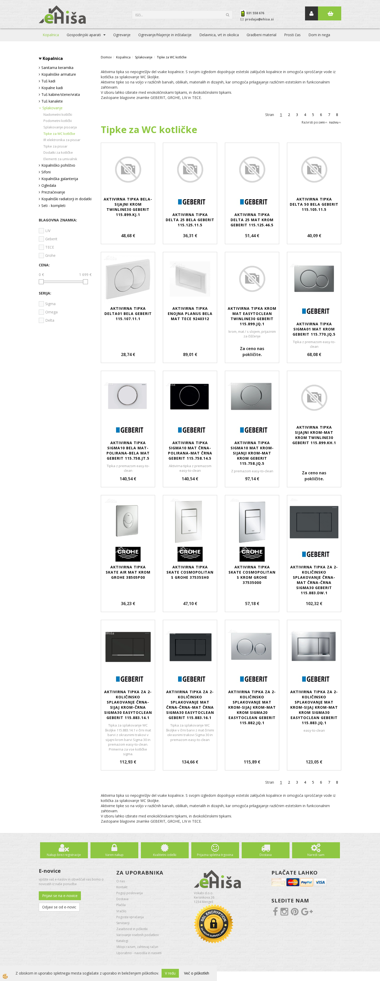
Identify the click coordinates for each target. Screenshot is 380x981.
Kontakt (121, 887)
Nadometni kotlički (57, 114)
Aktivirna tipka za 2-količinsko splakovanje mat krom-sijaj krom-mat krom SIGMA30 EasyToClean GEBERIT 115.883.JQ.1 (314, 707)
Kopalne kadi (52, 87)
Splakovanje (52, 107)
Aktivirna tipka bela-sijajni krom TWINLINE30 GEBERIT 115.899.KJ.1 (128, 207)
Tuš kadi (48, 81)
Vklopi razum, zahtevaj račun (137, 947)
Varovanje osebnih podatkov (137, 935)
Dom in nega (319, 34)
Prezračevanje (53, 192)
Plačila (121, 905)
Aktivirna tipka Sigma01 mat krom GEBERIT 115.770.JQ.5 (314, 329)
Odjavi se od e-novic (59, 907)
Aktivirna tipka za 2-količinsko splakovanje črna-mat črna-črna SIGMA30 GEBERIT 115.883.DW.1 (314, 580)
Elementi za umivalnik (60, 159)
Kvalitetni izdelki (164, 855)
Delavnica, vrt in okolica (219, 34)
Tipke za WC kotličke (59, 133)
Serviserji (123, 923)
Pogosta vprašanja (130, 917)
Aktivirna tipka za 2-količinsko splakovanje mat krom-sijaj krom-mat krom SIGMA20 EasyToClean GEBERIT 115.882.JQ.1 (252, 707)
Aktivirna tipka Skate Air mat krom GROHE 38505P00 (128, 572)
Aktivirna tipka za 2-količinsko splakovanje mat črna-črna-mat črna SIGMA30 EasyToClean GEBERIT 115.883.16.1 (190, 704)
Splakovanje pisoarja (60, 127)
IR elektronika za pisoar (61, 139)
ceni (322, 122)
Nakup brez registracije (64, 855)
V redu (170, 973)
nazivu (333, 122)
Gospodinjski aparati (84, 34)
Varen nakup (114, 855)
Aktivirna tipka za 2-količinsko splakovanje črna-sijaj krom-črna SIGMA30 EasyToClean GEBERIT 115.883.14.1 (128, 704)
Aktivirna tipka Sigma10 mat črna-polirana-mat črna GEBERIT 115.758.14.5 (190, 450)
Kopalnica (51, 34)
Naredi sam (315, 855)
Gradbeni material (261, 34)
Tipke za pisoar (55, 146)
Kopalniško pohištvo (58, 165)
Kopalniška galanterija (59, 178)
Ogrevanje (122, 34)
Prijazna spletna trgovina (215, 855)
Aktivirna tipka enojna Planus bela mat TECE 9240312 (190, 313)
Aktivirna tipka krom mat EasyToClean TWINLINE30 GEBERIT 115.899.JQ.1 (252, 316)
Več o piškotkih (196, 973)
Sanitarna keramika (57, 67)
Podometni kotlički (57, 120)
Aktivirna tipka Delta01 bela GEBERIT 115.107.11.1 (128, 313)
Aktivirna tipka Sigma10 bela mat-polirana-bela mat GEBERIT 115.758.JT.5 (128, 450)
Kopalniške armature (58, 74)
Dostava (266, 855)
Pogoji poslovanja (129, 893)
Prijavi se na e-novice (60, 895)
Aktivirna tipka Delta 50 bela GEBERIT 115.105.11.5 (314, 204)
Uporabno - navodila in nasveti (139, 953)
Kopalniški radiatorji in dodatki (66, 198)
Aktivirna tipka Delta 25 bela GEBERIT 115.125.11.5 (190, 219)
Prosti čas (292, 34)
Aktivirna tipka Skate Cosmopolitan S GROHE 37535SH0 (190, 572)
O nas (120, 881)
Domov (106, 57)
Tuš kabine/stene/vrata (60, 94)
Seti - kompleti (53, 205)
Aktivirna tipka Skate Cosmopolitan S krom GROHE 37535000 (252, 575)
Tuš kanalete (52, 101)
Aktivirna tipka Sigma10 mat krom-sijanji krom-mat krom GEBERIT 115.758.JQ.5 (252, 453)
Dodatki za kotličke (58, 152)
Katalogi (122, 941)
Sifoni (46, 171)
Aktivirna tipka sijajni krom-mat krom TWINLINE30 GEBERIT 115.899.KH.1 (314, 435)
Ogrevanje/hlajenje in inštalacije (165, 34)
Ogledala (48, 185)
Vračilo (121, 911)
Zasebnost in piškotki (132, 929)
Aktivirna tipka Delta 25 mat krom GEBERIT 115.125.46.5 (252, 219)
